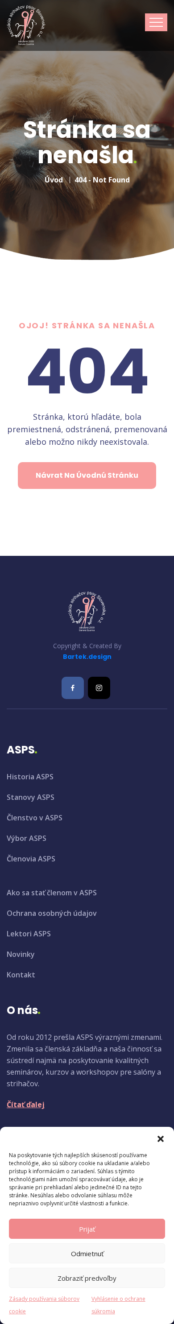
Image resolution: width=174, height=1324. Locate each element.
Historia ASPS (30, 777)
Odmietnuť (87, 1253)
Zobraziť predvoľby (87, 1278)
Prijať (87, 1229)
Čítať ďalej (26, 1104)
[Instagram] (99, 688)
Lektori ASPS (29, 934)
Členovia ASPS (31, 859)
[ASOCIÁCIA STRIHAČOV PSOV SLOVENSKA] (26, 25)
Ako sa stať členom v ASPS (52, 893)
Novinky (21, 954)
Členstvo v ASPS (34, 818)
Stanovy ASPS (30, 797)
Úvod (54, 180)
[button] (160, 1138)
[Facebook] (73, 688)
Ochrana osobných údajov (52, 913)
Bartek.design (87, 656)
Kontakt (21, 975)
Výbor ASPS (26, 838)
